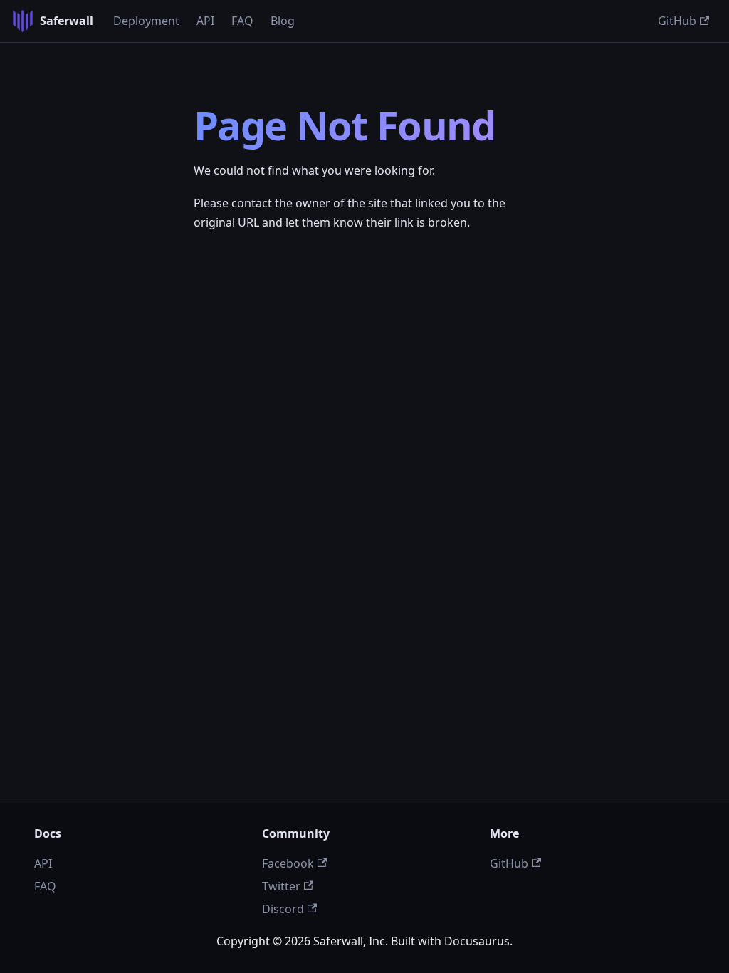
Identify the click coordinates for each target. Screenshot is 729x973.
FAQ (242, 20)
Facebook (288, 863)
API (205, 20)
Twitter (281, 886)
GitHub (677, 20)
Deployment (146, 20)
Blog (283, 20)
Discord (283, 909)
